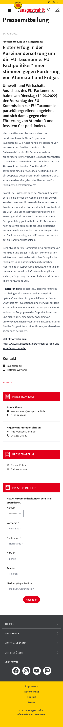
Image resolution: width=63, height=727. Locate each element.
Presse (31, 702)
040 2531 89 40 (19, 435)
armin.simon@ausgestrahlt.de (28, 411)
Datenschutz (31, 691)
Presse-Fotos (18, 465)
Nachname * (14, 538)
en (58, 2)
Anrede (11, 508)
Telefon (11, 568)
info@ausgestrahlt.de (23, 431)
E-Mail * (11, 553)
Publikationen (19, 469)
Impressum (31, 686)
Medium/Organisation (19, 583)
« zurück (7, 382)
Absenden (31, 599)
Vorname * (13, 523)
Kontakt (31, 697)
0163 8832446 (18, 415)
